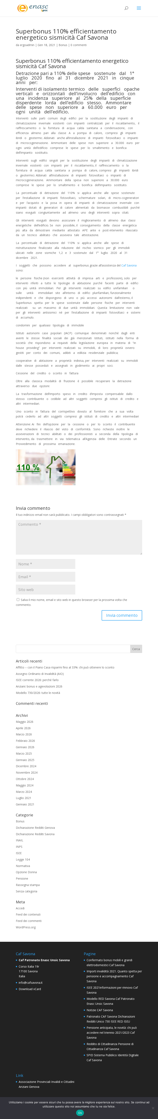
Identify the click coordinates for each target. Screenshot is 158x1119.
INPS (19, 847)
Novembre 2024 (26, 772)
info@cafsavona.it (31, 983)
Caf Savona (129, 265)
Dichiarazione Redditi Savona (35, 834)
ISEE (19, 853)
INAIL (19, 840)
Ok (80, 1112)
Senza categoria (26, 891)
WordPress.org (26, 927)
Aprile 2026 (23, 728)
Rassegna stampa (28, 885)
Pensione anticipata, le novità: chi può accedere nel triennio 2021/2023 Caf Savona (112, 1032)
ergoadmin (27, 45)
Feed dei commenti (29, 921)
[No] (153, 1108)
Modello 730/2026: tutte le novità (38, 693)
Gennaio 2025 (25, 760)
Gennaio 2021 (25, 804)
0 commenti (79, 45)
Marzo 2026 (24, 734)
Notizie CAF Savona (100, 1010)
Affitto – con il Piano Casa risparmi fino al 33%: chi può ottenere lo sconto (65, 667)
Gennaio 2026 (25, 747)
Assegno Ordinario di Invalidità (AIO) (40, 674)
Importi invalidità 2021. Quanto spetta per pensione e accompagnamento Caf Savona (114, 976)
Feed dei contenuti (28, 914)
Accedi (20, 908)
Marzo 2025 (24, 753)
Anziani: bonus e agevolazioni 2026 (39, 686)
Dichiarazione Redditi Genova (35, 828)
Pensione (22, 878)
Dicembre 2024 (26, 766)
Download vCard (30, 989)
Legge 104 (23, 859)
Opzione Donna (26, 872)
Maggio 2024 (24, 785)
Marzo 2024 (24, 792)
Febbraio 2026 (25, 741)
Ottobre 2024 (25, 779)
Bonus (63, 45)
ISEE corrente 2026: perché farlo (37, 680)
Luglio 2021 (23, 798)
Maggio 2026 (24, 722)
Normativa (23, 866)
